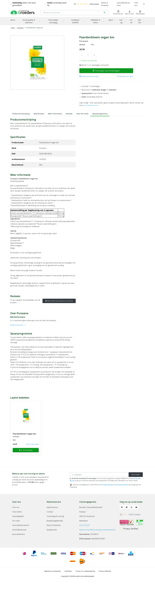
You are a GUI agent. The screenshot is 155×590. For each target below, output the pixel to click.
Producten (20, 28)
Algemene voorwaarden (52, 571)
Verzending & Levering (55, 516)
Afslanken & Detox (98, 21)
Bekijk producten (18, 325)
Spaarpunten (52, 530)
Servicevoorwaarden (121, 485)
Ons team (16, 521)
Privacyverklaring (106, 485)
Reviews (69, 113)
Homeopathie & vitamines (32, 21)
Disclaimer (68, 571)
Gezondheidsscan (19, 530)
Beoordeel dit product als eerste (59, 301)
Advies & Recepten (104, 4)
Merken (141, 21)
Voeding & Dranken (78, 21)
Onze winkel (17, 512)
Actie (131, 21)
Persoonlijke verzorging (56, 21)
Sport (111, 20)
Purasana (83, 41)
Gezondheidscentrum (123, 4)
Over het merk (82, 113)
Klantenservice (52, 507)
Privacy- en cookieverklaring (85, 571)
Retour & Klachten (54, 525)
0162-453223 (84, 525)
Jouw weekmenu (18, 534)
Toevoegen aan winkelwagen (106, 70)
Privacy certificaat (105, 571)
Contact (50, 512)
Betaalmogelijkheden (55, 521)
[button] (88, 76)
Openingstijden (18, 516)
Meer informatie (55, 113)
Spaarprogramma (100, 113)
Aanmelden (135, 474)
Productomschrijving (21, 113)
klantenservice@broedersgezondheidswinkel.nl (97, 530)
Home (12, 20)
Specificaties (39, 113)
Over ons (136, 4)
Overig (122, 21)
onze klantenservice (90, 105)
